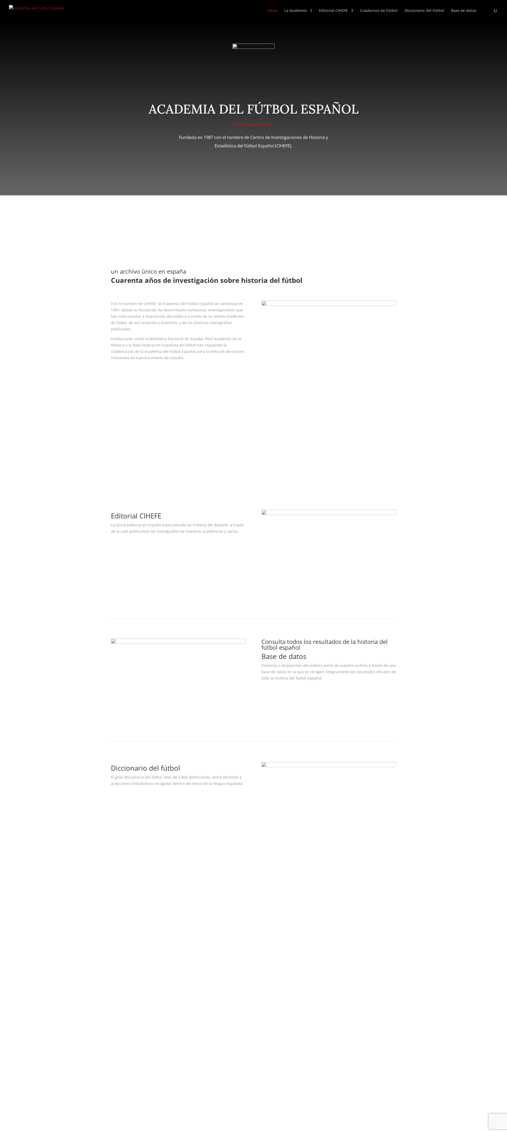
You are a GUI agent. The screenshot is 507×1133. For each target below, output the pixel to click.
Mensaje (118, 1001)
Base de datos (463, 11)
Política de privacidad (230, 900)
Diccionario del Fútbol (424, 11)
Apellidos (119, 963)
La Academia (295, 11)
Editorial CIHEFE (333, 11)
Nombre (118, 953)
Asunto (117, 983)
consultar (278, 693)
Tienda (318, 907)
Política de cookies (227, 913)
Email (116, 973)
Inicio (272, 11)
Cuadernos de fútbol (142, 462)
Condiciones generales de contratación (245, 907)
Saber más (130, 373)
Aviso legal (220, 894)
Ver (121, 546)
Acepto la (138, 1074)
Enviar (124, 1084)
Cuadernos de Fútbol (379, 11)
